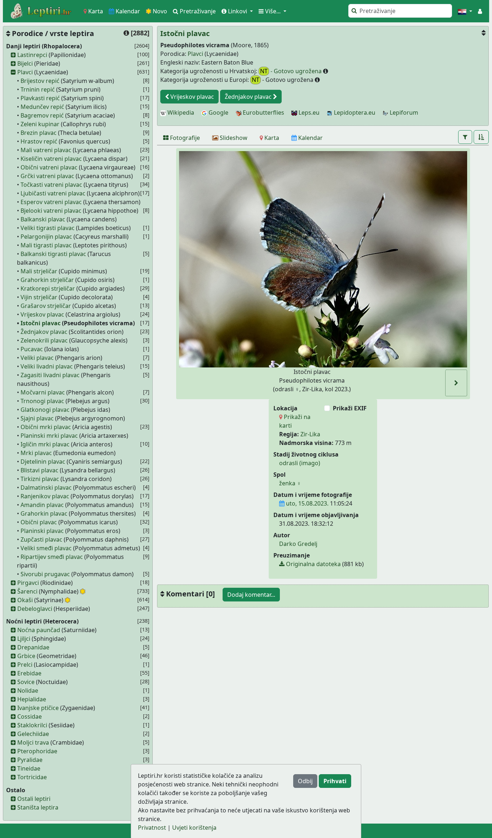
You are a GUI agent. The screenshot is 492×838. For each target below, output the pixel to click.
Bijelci (25, 63)
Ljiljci (23, 639)
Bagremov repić (42, 115)
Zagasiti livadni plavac (50, 375)
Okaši (25, 600)
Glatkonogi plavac (45, 410)
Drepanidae (33, 647)
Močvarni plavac (43, 392)
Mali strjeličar (39, 271)
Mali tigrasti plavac (46, 245)
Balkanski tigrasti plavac (53, 254)
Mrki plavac (36, 453)
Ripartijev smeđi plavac (52, 557)
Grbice (26, 656)
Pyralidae (30, 760)
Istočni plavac (41, 323)
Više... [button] (273, 11)
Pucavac (32, 349)
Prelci (24, 665)
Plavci (25, 72)
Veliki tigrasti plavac (48, 228)
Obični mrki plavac (46, 427)
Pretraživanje (197, 11)
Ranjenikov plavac (45, 496)
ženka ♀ (290, 483)
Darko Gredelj (298, 544)
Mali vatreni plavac (46, 150)
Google (217, 112)
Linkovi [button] (238, 11)
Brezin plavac (39, 133)
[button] (465, 11)
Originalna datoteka (313, 564)
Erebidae (29, 673)
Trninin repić (38, 89)
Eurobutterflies (262, 112)
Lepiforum (403, 112)
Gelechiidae (33, 734)
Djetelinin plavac (43, 462)
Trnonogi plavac (42, 401)
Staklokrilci (32, 725)
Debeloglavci (34, 609)
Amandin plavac (42, 505)
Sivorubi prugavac (45, 574)
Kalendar (127, 11)
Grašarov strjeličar (46, 306)
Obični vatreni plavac (49, 167)
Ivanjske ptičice (38, 708)
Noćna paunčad (38, 630)
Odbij (305, 781)
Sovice (26, 682)
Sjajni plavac (37, 418)
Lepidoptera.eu (353, 112)
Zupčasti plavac (41, 539)
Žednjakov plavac (44, 332)
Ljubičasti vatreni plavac (53, 193)
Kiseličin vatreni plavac (51, 159)
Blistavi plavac (39, 470)
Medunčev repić (42, 107)
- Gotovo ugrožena (291, 71)
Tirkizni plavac (40, 479)
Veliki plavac (37, 358)
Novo (159, 11)
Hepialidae (31, 699)
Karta (95, 11)
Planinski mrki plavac (49, 436)
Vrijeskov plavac (42, 314)
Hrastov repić (39, 141)
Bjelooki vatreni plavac (51, 211)
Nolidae (27, 690)
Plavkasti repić (40, 98)
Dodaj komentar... (251, 595)
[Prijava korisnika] (480, 11)
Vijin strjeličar (39, 297)
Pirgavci (28, 583)
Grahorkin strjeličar (47, 280)
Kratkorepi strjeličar (48, 288)
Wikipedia (180, 112)
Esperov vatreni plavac (51, 202)
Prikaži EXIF (350, 408)
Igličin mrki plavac (45, 444)
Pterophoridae (37, 751)
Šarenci (27, 591)
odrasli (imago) (299, 463)
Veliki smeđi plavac (46, 548)
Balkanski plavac (43, 219)
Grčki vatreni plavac (47, 176)
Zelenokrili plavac (44, 340)
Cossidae (29, 716)
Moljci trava (33, 742)
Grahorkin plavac (44, 513)
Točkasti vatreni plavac (51, 185)
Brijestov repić (40, 81)
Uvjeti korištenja (194, 828)
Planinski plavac (42, 531)
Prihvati (334, 781)
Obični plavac (39, 522)
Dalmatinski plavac (46, 487)
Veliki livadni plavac (47, 366)
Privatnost (152, 828)
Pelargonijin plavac (46, 237)
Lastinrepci (32, 55)
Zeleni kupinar (40, 124)
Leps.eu (308, 112)
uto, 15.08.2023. (306, 503)
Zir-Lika (310, 434)
